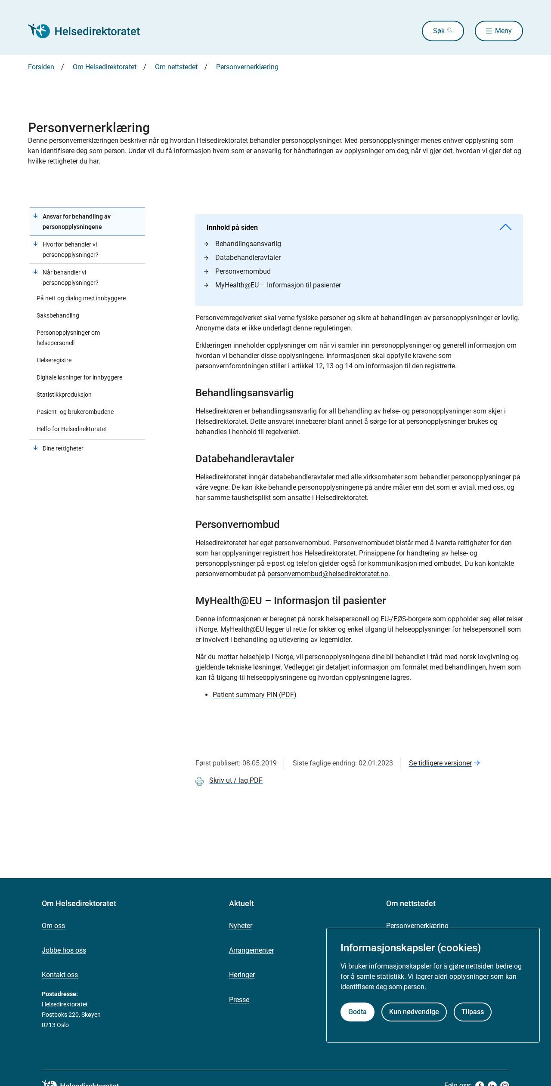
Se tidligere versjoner (440, 763)
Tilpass (472, 1012)
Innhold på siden (232, 227)
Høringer (242, 975)
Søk (439, 31)
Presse (239, 1000)
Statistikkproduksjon (64, 394)
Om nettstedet (176, 67)
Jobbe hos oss (64, 950)
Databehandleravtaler (248, 257)
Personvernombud (243, 271)
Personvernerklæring (247, 67)
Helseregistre (54, 360)
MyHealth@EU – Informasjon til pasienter (278, 285)
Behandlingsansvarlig (248, 244)
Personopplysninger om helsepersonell (68, 337)
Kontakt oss (60, 975)
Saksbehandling (58, 315)
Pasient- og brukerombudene (75, 411)
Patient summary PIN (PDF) (255, 695)
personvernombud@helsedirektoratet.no (327, 574)
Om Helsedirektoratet (104, 67)
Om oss (53, 926)
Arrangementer (251, 950)
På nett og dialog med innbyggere (81, 298)
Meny (503, 31)
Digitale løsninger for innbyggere (79, 377)
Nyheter (240, 926)
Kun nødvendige (414, 1012)
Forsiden (41, 67)
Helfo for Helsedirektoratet (72, 429)
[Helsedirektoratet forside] (90, 31)
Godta (357, 1012)
